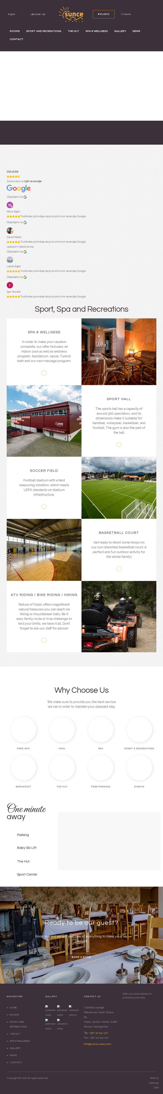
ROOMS (15, 31)
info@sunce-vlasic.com (97, 1044)
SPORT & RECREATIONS (139, 749)
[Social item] (140, 14)
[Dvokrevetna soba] (74, 1011)
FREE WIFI (23, 749)
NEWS (136, 31)
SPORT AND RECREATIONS (43, 31)
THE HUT (73, 31)
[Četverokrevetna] (62, 1025)
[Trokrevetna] (62, 1011)
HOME (13, 1007)
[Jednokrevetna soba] (50, 1025)
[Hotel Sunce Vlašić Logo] (71, 14)
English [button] (11, 14)
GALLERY (120, 31)
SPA (100, 749)
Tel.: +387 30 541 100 (96, 1032)
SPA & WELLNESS (97, 31)
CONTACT (16, 39)
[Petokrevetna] (50, 1011)
